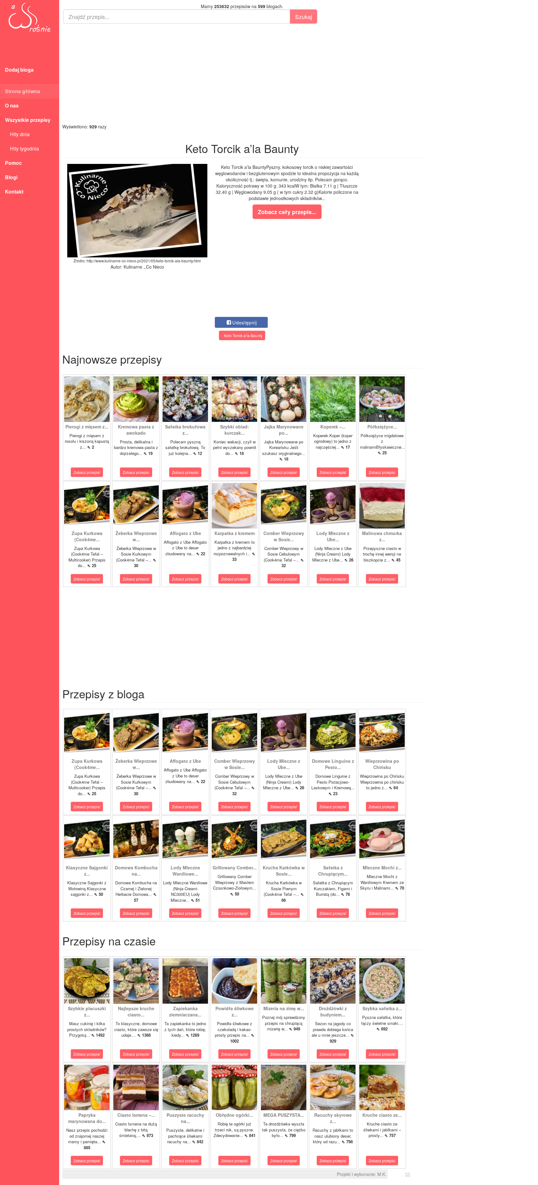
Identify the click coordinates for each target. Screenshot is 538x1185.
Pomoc (13, 162)
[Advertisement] (242, 73)
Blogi (11, 177)
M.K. (381, 1174)
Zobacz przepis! (86, 472)
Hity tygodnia (22, 148)
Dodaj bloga (19, 69)
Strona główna (22, 91)
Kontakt (14, 191)
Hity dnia (17, 134)
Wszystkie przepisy (27, 119)
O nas (12, 105)
